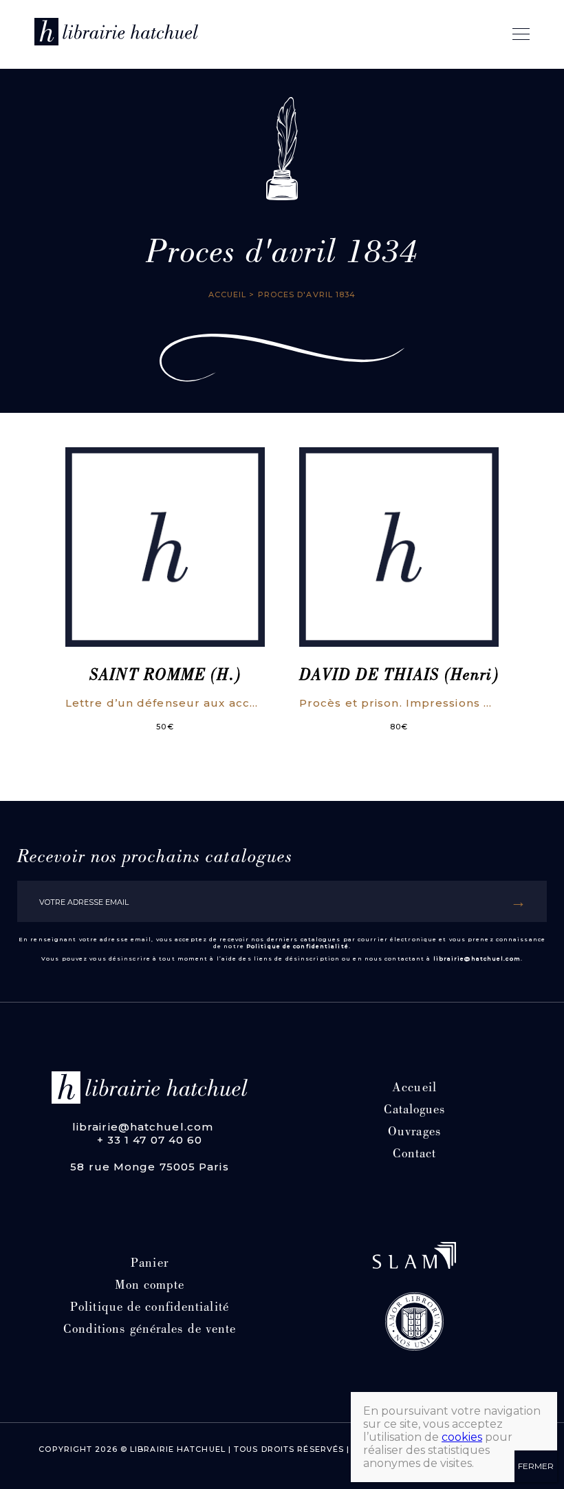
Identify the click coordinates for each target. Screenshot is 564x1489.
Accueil (227, 294)
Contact (415, 1154)
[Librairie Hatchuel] (116, 34)
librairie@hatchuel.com (477, 958)
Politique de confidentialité (297, 946)
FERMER (536, 1466)
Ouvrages (414, 1132)
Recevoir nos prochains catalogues (154, 858)
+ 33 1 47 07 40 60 (150, 1139)
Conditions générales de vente (150, 1330)
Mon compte (150, 1286)
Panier (150, 1264)
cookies (462, 1437)
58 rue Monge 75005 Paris (149, 1166)
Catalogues (415, 1110)
